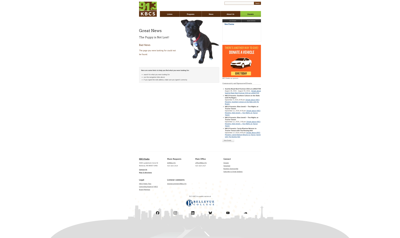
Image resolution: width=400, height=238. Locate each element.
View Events (228, 140)
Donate (251, 14)
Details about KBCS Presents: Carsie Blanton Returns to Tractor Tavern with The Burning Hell (243, 135)
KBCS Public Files (145, 184)
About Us (230, 14)
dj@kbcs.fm (171, 163)
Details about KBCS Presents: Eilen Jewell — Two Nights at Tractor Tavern (242, 113)
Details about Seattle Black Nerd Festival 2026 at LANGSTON (243, 92)
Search (257, 3)
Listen (169, 14)
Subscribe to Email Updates (233, 172)
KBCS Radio (144, 159)
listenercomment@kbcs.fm (176, 184)
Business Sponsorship (230, 169)
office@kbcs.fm (201, 163)
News (211, 14)
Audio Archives (251, 20)
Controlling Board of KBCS (148, 187)
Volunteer (226, 166)
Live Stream (232, 20)
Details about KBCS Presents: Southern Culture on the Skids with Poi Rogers (242, 102)
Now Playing (229, 24)
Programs (190, 14)
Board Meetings (144, 189)
